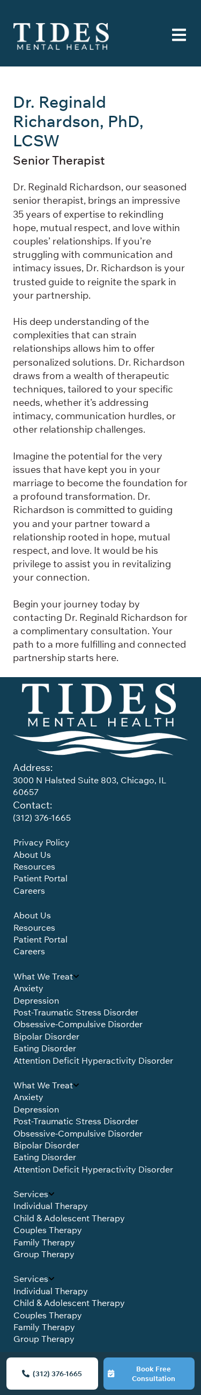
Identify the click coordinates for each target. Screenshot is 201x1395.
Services (30, 1194)
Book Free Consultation (153, 1373)
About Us (32, 854)
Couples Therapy (47, 1230)
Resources (34, 866)
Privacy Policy (41, 842)
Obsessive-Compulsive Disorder (78, 1024)
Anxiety (28, 988)
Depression (36, 1000)
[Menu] (179, 36)
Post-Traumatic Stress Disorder (75, 1012)
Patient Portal (40, 878)
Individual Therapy (50, 1205)
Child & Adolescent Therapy (69, 1218)
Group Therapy (44, 1254)
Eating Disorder (44, 1048)
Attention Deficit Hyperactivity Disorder (93, 1060)
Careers (29, 890)
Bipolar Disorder (46, 1036)
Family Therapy (44, 1242)
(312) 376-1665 (57, 1373)
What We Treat (43, 976)
